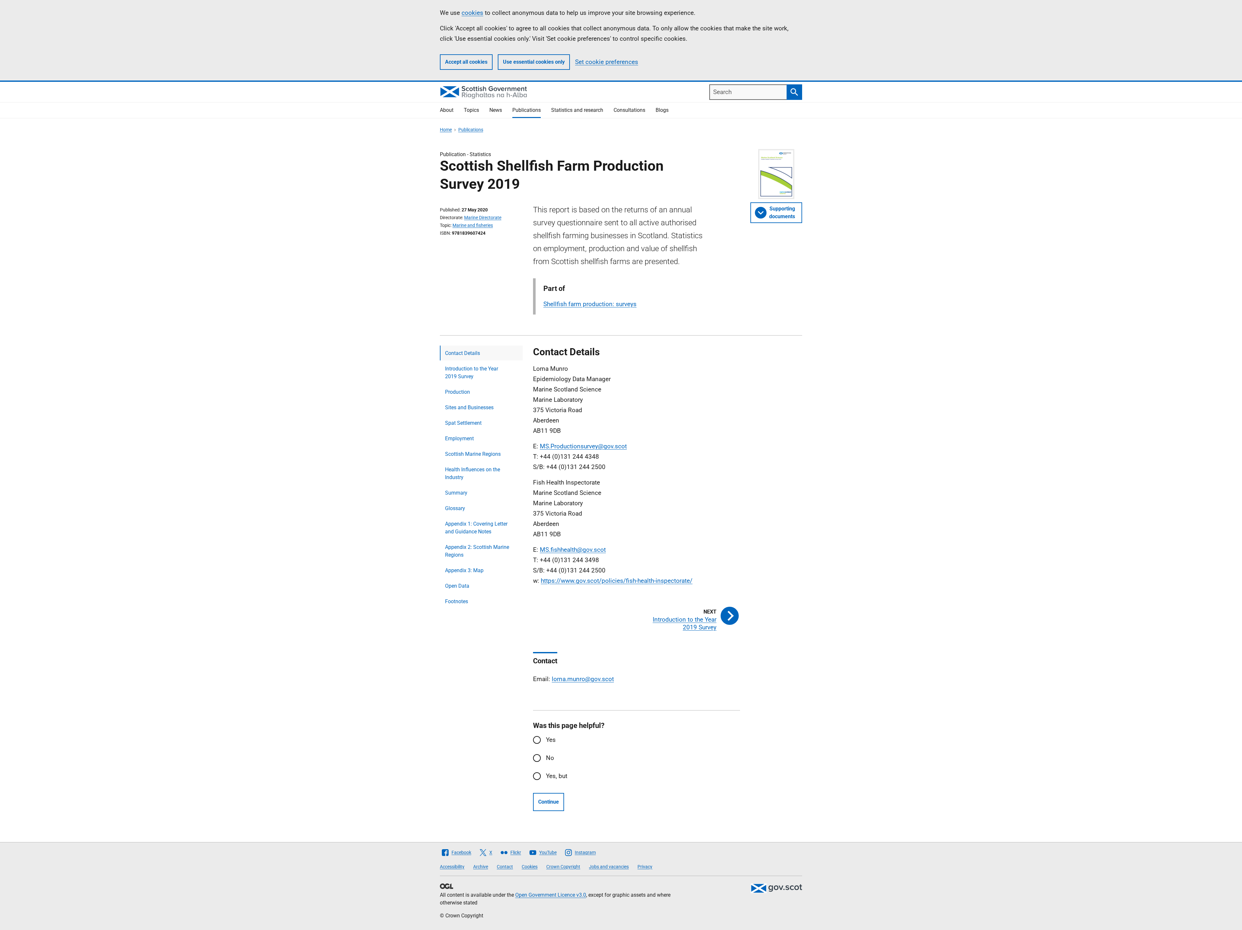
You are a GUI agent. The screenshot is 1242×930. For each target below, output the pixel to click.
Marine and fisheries (472, 225)
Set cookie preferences (606, 62)
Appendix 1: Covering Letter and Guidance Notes (476, 528)
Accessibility (452, 866)
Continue (548, 802)
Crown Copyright (563, 866)
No (550, 758)
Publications (526, 110)
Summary (456, 493)
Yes (551, 739)
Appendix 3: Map (464, 570)
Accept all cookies (466, 62)
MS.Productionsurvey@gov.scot (583, 446)
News (495, 110)
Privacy (644, 866)
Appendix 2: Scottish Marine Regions (477, 551)
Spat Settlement (463, 423)
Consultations (629, 110)
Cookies (530, 866)
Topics (471, 110)
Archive (480, 866)
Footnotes (456, 601)
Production (457, 392)
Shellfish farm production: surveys (590, 304)
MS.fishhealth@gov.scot (573, 549)
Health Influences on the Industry (472, 473)
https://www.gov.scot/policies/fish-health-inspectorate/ (616, 580)
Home (446, 129)
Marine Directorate (482, 217)
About (446, 110)
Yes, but (556, 776)
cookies (472, 12)
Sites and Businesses (469, 407)
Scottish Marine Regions (473, 454)
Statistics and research (577, 110)
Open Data (457, 586)
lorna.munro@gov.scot (583, 679)
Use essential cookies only (534, 62)
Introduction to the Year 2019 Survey (471, 372)
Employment (459, 438)
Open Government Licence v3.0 (550, 895)
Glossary (455, 508)
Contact (505, 866)
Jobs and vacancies (609, 866)
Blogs (662, 110)
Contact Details (462, 353)
